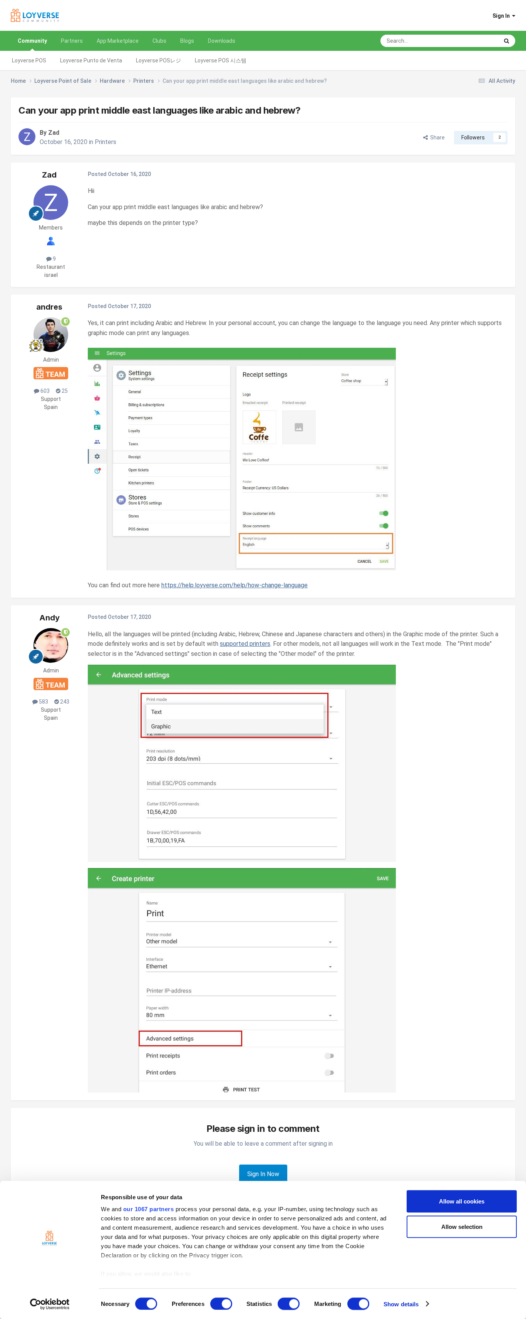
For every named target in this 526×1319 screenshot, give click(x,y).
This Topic (476, 41)
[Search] (506, 41)
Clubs (159, 41)
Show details (401, 1304)
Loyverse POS (29, 60)
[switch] (221, 1303)
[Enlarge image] (242, 458)
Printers (105, 142)
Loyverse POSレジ (158, 60)
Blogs (187, 41)
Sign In (502, 16)
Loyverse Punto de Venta (91, 60)
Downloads (221, 41)
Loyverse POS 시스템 (220, 60)
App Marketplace (118, 41)
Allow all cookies (461, 1201)
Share (436, 137)
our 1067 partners (148, 1209)
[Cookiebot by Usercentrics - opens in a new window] (50, 1304)
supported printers (245, 643)
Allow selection (461, 1226)
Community (32, 41)
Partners (72, 41)
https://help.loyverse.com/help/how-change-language (234, 585)
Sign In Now (263, 1174)
